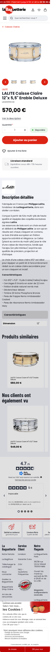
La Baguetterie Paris (40, 555)
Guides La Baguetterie (7, 580)
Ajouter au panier (25, 140)
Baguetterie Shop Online (7, 588)
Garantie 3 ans (25, 559)
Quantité (7, 124)
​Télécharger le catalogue (8, 565)
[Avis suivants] (46, 496)
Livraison (22, 554)
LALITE (5, 89)
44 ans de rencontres (7, 595)
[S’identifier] (33, 10)
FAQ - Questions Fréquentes (23, 572)
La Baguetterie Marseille (40, 601)
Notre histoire (8, 554)
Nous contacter (6, 573)
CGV (20, 564)
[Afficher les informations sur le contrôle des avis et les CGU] (41, 477)
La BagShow (7, 559)
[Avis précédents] (4, 496)
